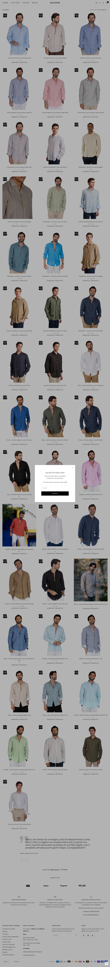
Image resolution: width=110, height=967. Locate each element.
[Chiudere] (72, 467)
